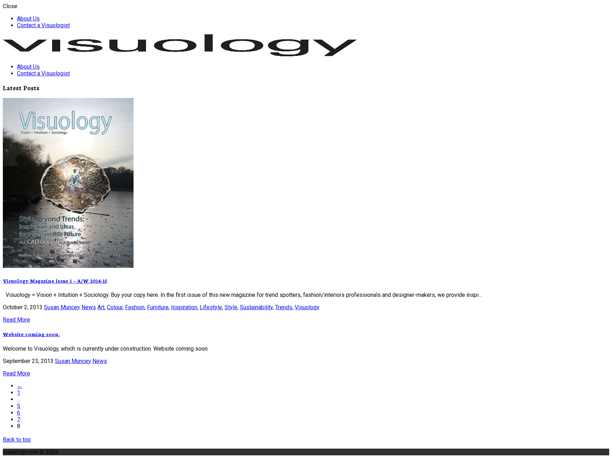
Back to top (17, 439)
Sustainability (256, 307)
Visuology (307, 307)
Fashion (134, 307)
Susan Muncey (62, 307)
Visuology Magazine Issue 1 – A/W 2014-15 (55, 280)
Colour (115, 307)
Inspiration (184, 307)
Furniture (158, 307)
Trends (283, 307)
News (88, 307)
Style (231, 307)
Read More (16, 319)
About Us (28, 18)
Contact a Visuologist (43, 25)
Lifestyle (211, 307)
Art (100, 307)
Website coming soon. (31, 334)
